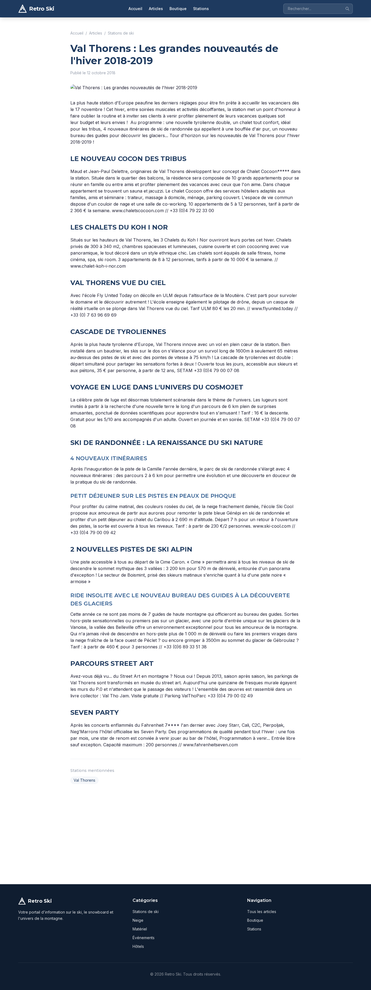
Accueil (135, 8)
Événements (144, 937)
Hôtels (138, 946)
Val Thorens (84, 780)
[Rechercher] (347, 8)
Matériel (140, 929)
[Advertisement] (185, 833)
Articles (156, 8)
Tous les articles (261, 911)
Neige (138, 920)
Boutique (178, 8)
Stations (201, 8)
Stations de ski (121, 33)
